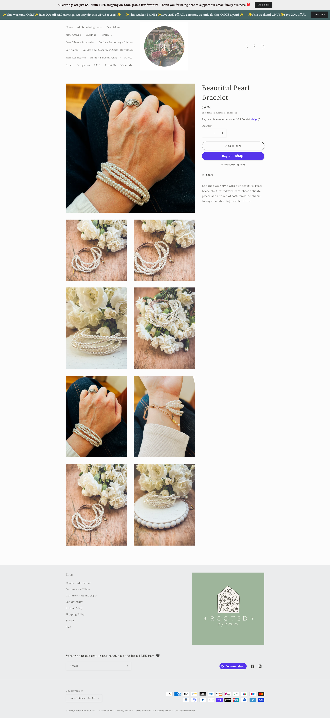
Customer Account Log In (82, 595)
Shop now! (263, 4)
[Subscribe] (126, 666)
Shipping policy (163, 711)
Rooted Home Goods (84, 711)
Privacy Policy (74, 601)
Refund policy (106, 711)
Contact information (185, 711)
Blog (68, 626)
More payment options (233, 164)
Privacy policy (124, 711)
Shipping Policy (75, 614)
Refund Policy (74, 608)
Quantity (207, 125)
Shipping (207, 112)
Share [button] (209, 174)
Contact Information (78, 583)
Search (70, 620)
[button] (106, 35)
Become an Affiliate (78, 589)
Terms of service (143, 711)
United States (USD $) (82, 698)
